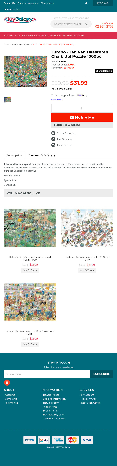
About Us (9, 395)
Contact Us (9, 3)
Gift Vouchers (78, 35)
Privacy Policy (50, 410)
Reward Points (12, 9)
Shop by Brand (42, 35)
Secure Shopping (66, 133)
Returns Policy (51, 402)
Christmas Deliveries (54, 418)
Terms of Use (50, 406)
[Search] (88, 24)
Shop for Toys (20, 35)
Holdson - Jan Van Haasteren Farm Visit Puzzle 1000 (30, 258)
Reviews (35, 155)
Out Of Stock (30, 270)
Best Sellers (67, 35)
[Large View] (7, 99)
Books (31, 35)
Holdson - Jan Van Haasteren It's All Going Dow (87, 258)
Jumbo (62, 61)
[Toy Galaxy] (20, 19)
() (103, 3)
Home (6, 44)
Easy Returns (64, 145)
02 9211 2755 (104, 26)
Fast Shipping (64, 139)
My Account (87, 395)
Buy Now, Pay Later (53, 414)
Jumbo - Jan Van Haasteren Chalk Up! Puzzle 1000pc (54, 44)
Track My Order (89, 398)
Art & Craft (8, 35)
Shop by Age (16, 44)
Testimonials (47, 3)
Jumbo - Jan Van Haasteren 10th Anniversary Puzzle (30, 332)
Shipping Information (28, 3)
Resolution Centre (91, 402)
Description (14, 155)
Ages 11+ (27, 44)
